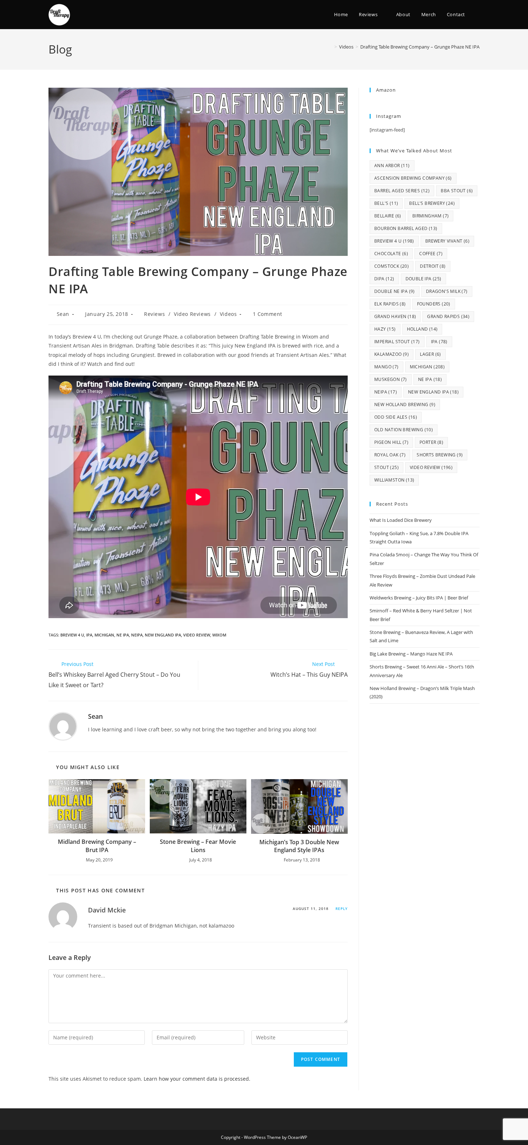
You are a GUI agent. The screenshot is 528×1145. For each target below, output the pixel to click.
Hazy (385, 329)
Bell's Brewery (432, 203)
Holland (422, 329)
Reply (341, 908)
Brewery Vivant (447, 241)
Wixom (219, 635)
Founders (433, 304)
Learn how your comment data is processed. (197, 1078)
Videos (228, 314)
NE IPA (122, 635)
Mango (386, 367)
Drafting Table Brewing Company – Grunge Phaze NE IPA (420, 46)
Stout (386, 467)
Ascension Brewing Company (413, 178)
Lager (430, 354)
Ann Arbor (392, 165)
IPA (89, 635)
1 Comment (267, 314)
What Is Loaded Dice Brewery (401, 520)
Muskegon (390, 379)
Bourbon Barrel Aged (405, 228)
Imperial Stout (397, 342)
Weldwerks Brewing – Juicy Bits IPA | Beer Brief (419, 597)
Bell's (386, 203)
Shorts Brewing (440, 455)
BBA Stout (457, 191)
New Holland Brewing (404, 404)
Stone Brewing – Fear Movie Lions (198, 846)
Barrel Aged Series (402, 191)
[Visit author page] (62, 725)
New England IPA (163, 635)
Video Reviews (192, 314)
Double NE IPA (394, 291)
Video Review (196, 635)
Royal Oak (390, 455)
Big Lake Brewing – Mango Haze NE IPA (411, 653)
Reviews (154, 314)
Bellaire (387, 216)
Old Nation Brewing (403, 430)
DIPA (384, 279)
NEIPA (137, 635)
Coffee (431, 253)
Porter (431, 442)
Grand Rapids (448, 316)
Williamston (394, 480)
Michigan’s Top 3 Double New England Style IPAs (299, 846)
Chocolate (391, 253)
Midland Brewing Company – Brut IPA (97, 846)
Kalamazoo (391, 354)
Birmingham (430, 216)
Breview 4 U (72, 635)
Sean (63, 314)
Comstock (391, 266)
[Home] (330, 46)
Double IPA (423, 279)
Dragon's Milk (447, 291)
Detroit (432, 266)
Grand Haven (395, 316)
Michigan (104, 635)
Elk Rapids (390, 304)
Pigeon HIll (391, 442)
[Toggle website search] (478, 14)
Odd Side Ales (395, 417)
